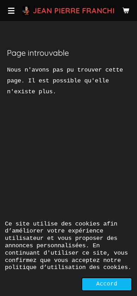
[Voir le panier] (125, 11)
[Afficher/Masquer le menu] (11, 11)
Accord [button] (106, 284)
